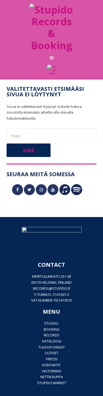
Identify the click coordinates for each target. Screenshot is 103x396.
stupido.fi (61, 288)
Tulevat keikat (51, 347)
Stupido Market (51, 382)
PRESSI (51, 358)
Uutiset (52, 352)
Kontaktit (51, 365)
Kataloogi (51, 341)
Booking (52, 329)
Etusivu (51, 323)
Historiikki (51, 371)
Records (52, 335)
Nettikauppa (51, 376)
